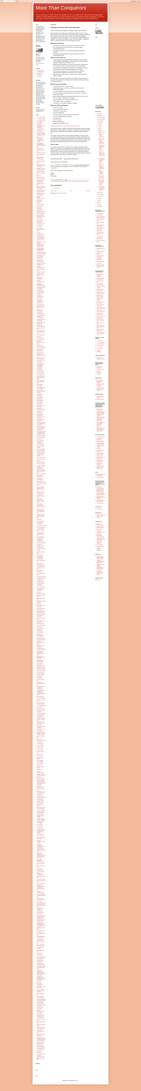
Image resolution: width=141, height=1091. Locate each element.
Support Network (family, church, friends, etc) (100, 467)
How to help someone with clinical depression (41, 505)
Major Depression (41, 595)
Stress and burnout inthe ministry (101, 475)
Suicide (38, 914)
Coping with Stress (41, 328)
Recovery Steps (100, 503)
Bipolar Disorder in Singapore (41, 191)
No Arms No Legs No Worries (41, 674)
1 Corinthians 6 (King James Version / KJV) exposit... (101, 148)
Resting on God (40, 804)
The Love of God (40, 942)
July (99, 124)
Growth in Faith (40, 465)
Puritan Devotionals (39, 772)
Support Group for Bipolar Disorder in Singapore (41, 917)
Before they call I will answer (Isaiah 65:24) (41, 165)
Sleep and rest (40, 879)
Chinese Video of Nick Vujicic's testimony (41, 256)
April (99, 130)
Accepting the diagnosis (100, 439)
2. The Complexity (101, 342)
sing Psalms (39, 871)
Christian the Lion (100, 251)
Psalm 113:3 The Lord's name (100, 305)
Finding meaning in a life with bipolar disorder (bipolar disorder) (101, 413)
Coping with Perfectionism (40, 326)
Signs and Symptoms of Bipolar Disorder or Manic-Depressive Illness (41, 855)
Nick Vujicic (39, 672)
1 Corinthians (40, 117)
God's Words (40, 459)
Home (70, 190)
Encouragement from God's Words (41, 377)
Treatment (99, 374)
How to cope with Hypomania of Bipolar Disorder (41, 488)
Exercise (98, 448)
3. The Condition (100, 344)
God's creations (40, 457)
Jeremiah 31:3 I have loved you (100, 284)
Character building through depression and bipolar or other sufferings (41, 244)
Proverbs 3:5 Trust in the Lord (101, 302)
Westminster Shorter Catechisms (99, 549)
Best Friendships (40, 173)
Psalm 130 (39, 743)
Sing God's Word (40, 866)
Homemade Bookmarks (39, 476)
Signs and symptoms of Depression (40, 860)
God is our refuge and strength (41, 449)
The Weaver (39, 956)
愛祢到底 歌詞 (40, 1056)
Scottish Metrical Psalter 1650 (40, 819)
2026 (98, 113)
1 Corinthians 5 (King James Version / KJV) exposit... (101, 161)
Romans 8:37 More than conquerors (101, 333)
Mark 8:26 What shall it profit (100, 290)
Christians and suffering (40, 278)
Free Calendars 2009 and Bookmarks (40, 442)
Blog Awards (40, 204)
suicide (98, 517)
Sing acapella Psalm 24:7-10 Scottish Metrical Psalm (101, 182)
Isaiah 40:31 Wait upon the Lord (100, 279)
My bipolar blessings (39, 630)
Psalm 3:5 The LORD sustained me (100, 320)
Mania (38, 603)
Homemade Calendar (39, 479)
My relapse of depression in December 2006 (40, 652)
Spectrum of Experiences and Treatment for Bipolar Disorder (41, 887)
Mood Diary (39, 623)
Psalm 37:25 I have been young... (101, 317)
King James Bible (41, 552)
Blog (38, 203)
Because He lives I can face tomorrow (101, 217)
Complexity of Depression (40, 291)
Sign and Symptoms (99, 372)
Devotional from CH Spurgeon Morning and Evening (40, 365)
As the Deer (39, 160)
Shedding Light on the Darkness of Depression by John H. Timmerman (41, 832)
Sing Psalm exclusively (39, 869)
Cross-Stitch (39, 339)
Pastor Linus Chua (41, 700)
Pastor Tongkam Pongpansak (40, 703)
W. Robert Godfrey (41, 1021)
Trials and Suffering (39, 984)
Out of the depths (41, 679)
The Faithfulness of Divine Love (41, 937)
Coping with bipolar (39, 310)
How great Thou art (41, 484)
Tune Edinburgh (40, 993)
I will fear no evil (40, 525)
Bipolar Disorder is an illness (41, 194)
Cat (38, 232)
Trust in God (39, 989)
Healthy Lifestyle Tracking (40, 467)
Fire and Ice (99, 529)
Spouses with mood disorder (40, 899)
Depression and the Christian (40, 358)
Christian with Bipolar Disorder (40, 274)
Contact (38, 298)
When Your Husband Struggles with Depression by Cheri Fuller (41, 1039)
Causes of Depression (39, 234)
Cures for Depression (39, 345)
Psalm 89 (39, 756)
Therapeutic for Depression (40, 964)
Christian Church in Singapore (41, 264)
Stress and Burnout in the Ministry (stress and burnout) (101, 424)
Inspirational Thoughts (40, 540)
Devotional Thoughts (39, 369)
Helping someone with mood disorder (41, 470)
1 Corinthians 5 (40, 118)
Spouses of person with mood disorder (41, 895)
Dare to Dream (40, 347)
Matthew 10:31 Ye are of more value (101, 293)
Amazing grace (100, 213)
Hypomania (39, 521)
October (100, 121)
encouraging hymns (40, 395)
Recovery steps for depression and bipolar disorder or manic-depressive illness (41, 782)
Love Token (39, 586)
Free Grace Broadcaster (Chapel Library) (100, 535)
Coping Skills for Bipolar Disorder (40, 306)
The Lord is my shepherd (40, 940)
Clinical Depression (39, 281)
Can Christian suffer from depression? (40, 222)
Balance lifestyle (100, 441)
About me (39, 148)
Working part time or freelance (41, 1048)
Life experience (40, 576)
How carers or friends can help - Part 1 (101, 177)
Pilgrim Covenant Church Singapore (41, 718)
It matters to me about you (100, 259)
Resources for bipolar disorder (40, 797)
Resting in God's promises (40, 802)
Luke (38, 592)
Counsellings (40, 334)
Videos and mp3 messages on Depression (40, 1016)
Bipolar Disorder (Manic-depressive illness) (41, 187)
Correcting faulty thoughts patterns (100, 443)
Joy (38, 550)
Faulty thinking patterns (40, 414)
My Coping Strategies (39, 74)
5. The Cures (99, 347)
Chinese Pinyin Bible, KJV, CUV (100, 527)
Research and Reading (100, 464)
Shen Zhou (39, 835)
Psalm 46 (39, 754)
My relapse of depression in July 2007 (41, 657)
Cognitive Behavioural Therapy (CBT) (40, 284)
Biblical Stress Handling (40, 181)
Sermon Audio (100, 544)
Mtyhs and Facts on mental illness (101, 501)
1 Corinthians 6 (40, 120)
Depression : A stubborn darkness (101, 358)
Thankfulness (40, 930)
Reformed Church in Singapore (41, 792)
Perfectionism (40, 709)
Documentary (40, 373)
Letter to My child (100, 261)
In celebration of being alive (100, 256)
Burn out (39, 219)
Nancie (39, 54)
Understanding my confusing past (41, 1000)
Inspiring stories (40, 542)
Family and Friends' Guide (40, 409)
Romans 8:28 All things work (100, 330)
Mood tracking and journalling (101, 458)
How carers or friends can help (40, 482)
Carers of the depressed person (41, 229)
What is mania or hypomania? (40, 1028)
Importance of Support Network (40, 533)
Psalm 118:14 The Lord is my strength (101, 308)
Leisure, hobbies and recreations (100, 454)
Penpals (39, 707)
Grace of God (40, 463)
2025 (98, 115)
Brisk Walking (40, 213)
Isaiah (38, 544)
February (100, 194)
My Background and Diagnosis (40, 71)
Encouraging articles (40, 385)
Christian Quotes (40, 269)
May (99, 128)
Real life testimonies (39, 777)
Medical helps (100, 456)
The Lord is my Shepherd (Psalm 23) (100, 233)
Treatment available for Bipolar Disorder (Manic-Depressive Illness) (41, 973)
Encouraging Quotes (40, 400)
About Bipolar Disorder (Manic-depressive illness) (41, 144)
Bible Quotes (40, 177)
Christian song (40, 272)
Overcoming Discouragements (41, 683)
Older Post (87, 190)
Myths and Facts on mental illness (41, 668)
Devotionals (39, 371)
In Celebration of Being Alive (40, 537)
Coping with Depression (39, 313)
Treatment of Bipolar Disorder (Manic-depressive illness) (41, 978)
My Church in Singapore (99, 542)
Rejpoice (39, 794)
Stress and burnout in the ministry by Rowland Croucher (41, 904)
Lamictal (39, 563)
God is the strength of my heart (41, 452)
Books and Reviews (39, 208)
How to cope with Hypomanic (41, 492)
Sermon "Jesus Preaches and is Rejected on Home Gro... (101, 141)
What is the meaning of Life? (40, 1031)
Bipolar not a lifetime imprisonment (40, 197)
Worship (39, 1050)
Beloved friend (40, 171)
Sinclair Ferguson (41, 863)
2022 (98, 200)
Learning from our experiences (41, 565)
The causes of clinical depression (41, 933)
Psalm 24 (39, 750)
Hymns (38, 519)
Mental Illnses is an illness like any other (41, 615)
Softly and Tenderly (41, 880)
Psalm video (40, 763)
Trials (38, 981)
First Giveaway (40, 435)
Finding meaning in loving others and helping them (41, 433)
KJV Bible (39, 554)
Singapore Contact (41, 876)
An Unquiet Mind (40, 154)
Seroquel (39, 827)
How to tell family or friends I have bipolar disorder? (41, 515)
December (100, 117)
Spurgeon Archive (101, 546)
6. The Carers (100, 348)
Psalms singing (40, 766)
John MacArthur (40, 548)
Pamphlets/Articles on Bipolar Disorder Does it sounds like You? (41, 692)
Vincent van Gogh (41, 1019)
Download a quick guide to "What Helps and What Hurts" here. (65, 126)
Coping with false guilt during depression (41, 316)
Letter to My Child (41, 573)
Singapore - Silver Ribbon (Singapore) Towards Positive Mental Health (101, 567)
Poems (38, 724)
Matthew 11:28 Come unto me (100, 296)
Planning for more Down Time (41, 722)
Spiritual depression (99, 351)
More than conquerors (39, 627)
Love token (99, 263)
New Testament (40, 670)
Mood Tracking (40, 625)
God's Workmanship (40, 461)
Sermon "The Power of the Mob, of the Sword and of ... (101, 154)
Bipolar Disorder (40, 183)
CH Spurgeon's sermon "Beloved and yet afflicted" (41, 238)
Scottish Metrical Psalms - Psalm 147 (40, 816)
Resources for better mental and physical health (100, 557)
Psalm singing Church (40, 761)
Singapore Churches (39, 874)
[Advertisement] (100, 63)
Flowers (39, 439)
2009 (98, 204)
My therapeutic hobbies (40, 661)
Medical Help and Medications (41, 612)
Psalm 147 (39, 746)
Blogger (76, 1080)
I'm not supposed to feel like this (41, 528)
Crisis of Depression (39, 337)
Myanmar (39, 663)
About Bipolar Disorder (100, 367)
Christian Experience (39, 267)
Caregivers (39, 224)
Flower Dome (40, 437)
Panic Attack (39, 696)
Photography (40, 713)
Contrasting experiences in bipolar (40, 301)
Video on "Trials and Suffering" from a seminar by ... (101, 134)
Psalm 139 (39, 745)
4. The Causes (100, 345)
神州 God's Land (40, 1058)
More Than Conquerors (61, 8)
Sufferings (39, 912)
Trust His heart (100, 236)
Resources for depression (40, 799)
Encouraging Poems (40, 397)
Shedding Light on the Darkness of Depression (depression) (101, 418)
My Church (39, 76)
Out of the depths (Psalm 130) (100, 226)
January (100, 196)
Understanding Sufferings (40, 1002)
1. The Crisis (99, 340)
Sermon (39, 824)
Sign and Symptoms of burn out (41, 841)
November (100, 119)
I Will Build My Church (40, 523)
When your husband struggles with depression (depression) (101, 429)
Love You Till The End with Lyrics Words (41, 589)
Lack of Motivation (41, 560)
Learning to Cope (41, 567)
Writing (38, 1052)
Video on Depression (39, 1011)
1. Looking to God (100, 436)
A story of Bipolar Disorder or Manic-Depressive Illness (41, 134)
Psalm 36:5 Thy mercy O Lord (100, 314)
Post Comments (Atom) (62, 193)
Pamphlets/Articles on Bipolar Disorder (41, 687)
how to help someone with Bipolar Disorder (40, 500)
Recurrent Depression (39, 787)
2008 (98, 206)
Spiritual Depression (39, 892)
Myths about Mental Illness (40, 665)
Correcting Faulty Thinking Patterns (41, 331)
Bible (38, 175)
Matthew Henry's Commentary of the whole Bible (101, 539)
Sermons (39, 826)
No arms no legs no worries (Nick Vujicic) (100, 266)
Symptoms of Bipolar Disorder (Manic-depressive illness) (41, 924)
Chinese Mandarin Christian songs (41, 253)
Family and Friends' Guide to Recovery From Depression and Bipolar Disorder (100, 489)
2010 (98, 202)
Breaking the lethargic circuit (40, 211)
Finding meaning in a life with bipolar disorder (41, 423)
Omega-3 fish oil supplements (100, 461)
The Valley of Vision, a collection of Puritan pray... (101, 167)
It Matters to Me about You (40, 546)
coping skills (40, 304)
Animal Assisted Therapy (40, 158)
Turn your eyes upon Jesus (40, 997)
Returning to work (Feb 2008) (41, 808)
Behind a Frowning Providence (41, 169)
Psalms (38, 765)
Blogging (39, 206)
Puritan (38, 769)
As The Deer (99, 215)
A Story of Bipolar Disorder (100, 397)
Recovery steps (100, 369)
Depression (39, 352)
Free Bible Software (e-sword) (101, 532)
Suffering (39, 910)
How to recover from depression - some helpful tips (41, 510)
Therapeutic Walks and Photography (41, 967)
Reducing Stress (40, 788)
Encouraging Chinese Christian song (41, 391)
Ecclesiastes (40, 375)
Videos (38, 1013)
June (99, 126)
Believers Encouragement (100, 524)
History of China (40, 473)
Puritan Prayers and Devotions (40, 775)
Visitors (99, 580)
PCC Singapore (40, 705)
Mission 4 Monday (41, 618)
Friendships (39, 444)
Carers (38, 226)
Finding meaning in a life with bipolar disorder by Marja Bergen (41, 428)
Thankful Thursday (41, 927)
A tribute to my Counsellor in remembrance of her (40, 139)
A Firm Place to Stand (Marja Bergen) (100, 381)
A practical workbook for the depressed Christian (40, 126)
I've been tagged (40, 530)
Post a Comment (56, 188)
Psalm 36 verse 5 (41, 751)
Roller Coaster (40, 810)
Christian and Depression (40, 261)
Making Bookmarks (41, 598)
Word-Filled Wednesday (39, 1046)
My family (39, 637)
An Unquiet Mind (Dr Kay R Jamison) (100, 385)
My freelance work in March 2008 (41, 639)
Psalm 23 (39, 748)
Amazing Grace (40, 152)
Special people (40, 883)
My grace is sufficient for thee (41, 642)
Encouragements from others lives (41, 381)
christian (39, 259)
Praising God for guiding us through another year (41, 733)
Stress (38, 901)
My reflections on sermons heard (41, 649)
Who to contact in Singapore (41, 1043)
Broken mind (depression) (99, 410)
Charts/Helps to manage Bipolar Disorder (40, 249)
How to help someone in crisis (41, 495)
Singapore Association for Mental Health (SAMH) (100, 572)
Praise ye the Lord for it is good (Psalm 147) (101, 229)
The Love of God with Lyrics (40, 945)
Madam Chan (40, 593)
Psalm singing (40, 757)
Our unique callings (39, 677)
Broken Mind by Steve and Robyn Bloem (41, 216)
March (99, 192)
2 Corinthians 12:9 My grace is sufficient (101, 275)
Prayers (38, 738)
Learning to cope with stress (100, 451)
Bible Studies (40, 179)
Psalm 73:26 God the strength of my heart (100, 327)
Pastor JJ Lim (40, 698)
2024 (98, 198)
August (99, 122)
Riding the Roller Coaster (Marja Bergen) (100, 389)
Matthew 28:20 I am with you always (100, 299)
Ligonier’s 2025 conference (40, 581)
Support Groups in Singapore (41, 920)
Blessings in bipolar (39, 201)
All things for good (41, 150)
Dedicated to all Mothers (40, 350)
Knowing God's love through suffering (40, 557)
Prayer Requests (40, 736)
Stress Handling (100, 477)
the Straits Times (40, 950)
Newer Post (53, 190)
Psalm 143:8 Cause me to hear (101, 311)
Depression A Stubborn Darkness (41, 354)
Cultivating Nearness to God (41, 341)
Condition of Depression (39, 296)
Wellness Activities (41, 1024)
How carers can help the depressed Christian (101, 497)
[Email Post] (66, 179)
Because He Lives (41, 161)
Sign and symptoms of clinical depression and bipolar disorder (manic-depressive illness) (41, 847)
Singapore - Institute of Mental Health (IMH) (100, 561)
